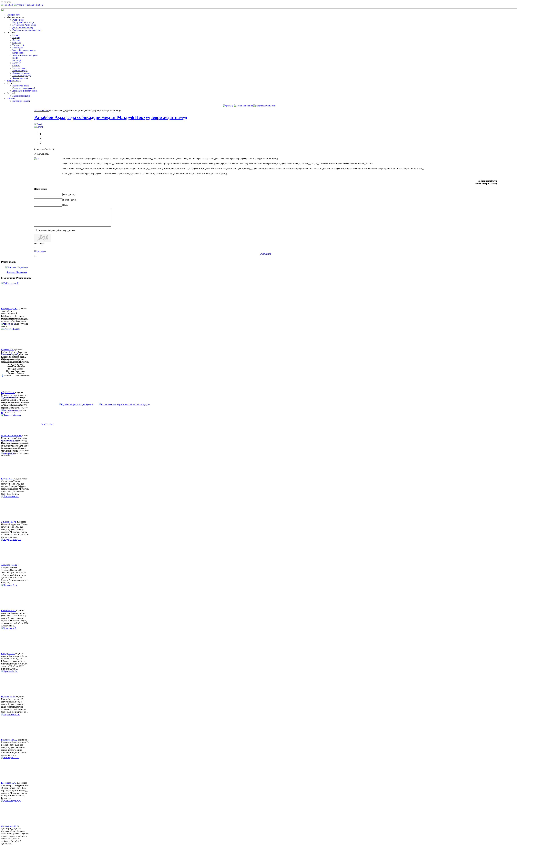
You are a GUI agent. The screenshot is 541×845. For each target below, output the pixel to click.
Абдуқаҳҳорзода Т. (10, 565)
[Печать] (38, 127)
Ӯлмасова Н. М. (9, 522)
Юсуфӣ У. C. (7, 478)
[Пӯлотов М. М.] (11, 682)
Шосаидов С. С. (9, 783)
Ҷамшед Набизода (10, 440)
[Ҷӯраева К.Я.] (11, 335)
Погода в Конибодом (15, 371)
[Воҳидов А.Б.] (11, 639)
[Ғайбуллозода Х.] (11, 294)
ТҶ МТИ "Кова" (47, 424)
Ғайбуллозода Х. (9, 308)
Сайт (65, 205)
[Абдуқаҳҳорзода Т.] (11, 551)
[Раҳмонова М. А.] (11, 726)
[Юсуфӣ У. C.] (11, 464)
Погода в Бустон (15, 369)
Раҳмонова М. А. (9, 740)
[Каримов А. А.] (11, 596)
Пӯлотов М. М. (8, 696)
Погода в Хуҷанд (15, 365)
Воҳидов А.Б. (8, 653)
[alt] (48, 166)
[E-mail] (38, 124)
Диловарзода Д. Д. (10, 826)
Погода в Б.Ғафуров (16, 367)
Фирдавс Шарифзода (17, 272)
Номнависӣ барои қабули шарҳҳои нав (56, 230)
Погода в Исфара (16, 373)
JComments (265, 254)
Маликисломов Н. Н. (11, 435)
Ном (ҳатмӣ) (69, 194)
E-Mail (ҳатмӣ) (70, 200)
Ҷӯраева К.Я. (7, 349)
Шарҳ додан (40, 251)
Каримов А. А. (8, 610)
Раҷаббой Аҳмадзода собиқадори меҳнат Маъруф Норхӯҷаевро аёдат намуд (110, 117)
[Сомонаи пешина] (243, 105)
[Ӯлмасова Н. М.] (11, 508)
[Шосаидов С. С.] (11, 769)
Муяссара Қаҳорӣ (10, 354)
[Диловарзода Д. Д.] (11, 812)
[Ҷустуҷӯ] (228, 105)
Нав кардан (39, 243)
